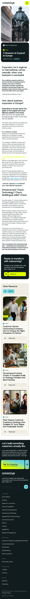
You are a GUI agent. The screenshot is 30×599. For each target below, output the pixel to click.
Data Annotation (7, 554)
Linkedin (4, 569)
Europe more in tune (15, 178)
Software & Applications (9, 510)
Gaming (4, 500)
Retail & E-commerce (8, 503)
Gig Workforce (6, 550)
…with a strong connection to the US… (13, 158)
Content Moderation (8, 544)
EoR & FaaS (5, 547)
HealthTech (5, 529)
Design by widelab (7, 596)
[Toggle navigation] (27, 3)
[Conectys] (7, 3)
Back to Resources (11, 45)
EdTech (4, 523)
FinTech (4, 526)
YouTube (4, 573)
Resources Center (7, 562)
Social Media (6, 497)
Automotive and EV (8, 520)
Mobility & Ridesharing (9, 533)
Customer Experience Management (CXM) (15, 541)
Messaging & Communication (11, 516)
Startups (4, 581)
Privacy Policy (6, 593)
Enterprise (5, 584)
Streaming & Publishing (9, 513)
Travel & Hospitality (8, 506)
